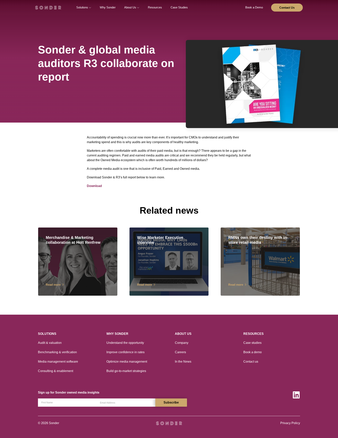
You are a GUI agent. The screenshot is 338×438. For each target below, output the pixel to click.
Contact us (250, 361)
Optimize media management (126, 361)
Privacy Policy (290, 423)
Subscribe (171, 402)
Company (181, 342)
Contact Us (287, 7)
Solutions (82, 7)
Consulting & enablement (55, 371)
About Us (130, 7)
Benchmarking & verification (57, 352)
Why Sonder (108, 7)
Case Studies (179, 7)
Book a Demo (254, 7)
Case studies (252, 342)
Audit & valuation (50, 342)
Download (94, 186)
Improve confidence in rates (125, 352)
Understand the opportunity (125, 342)
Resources (155, 7)
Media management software (58, 361)
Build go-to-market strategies (126, 371)
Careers (180, 352)
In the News (183, 361)
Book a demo (252, 352)
